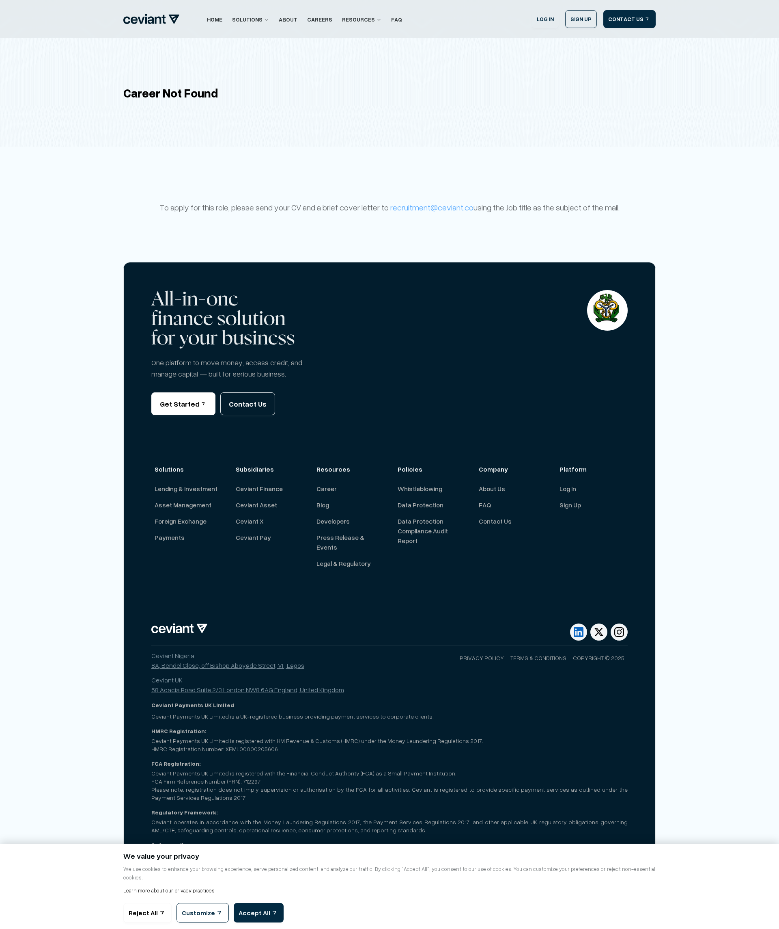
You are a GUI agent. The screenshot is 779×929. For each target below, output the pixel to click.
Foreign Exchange (181, 521)
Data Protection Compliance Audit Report (423, 531)
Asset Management (183, 504)
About (288, 19)
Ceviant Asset (256, 504)
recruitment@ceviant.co (431, 207)
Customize (198, 912)
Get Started (180, 403)
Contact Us (248, 403)
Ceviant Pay (253, 537)
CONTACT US (625, 19)
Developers (333, 521)
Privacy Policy (482, 658)
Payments (170, 537)
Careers (319, 19)
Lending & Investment (186, 488)
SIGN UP (581, 19)
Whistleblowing (420, 488)
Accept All (254, 912)
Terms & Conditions (538, 658)
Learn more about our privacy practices (169, 890)
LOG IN (545, 19)
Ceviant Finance (259, 488)
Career (326, 488)
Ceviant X (250, 521)
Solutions (247, 19)
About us (492, 488)
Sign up (570, 504)
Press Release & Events (340, 542)
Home (214, 19)
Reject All (143, 912)
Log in (568, 488)
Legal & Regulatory (343, 563)
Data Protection (420, 504)
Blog (322, 504)
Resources (358, 19)
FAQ (396, 19)
